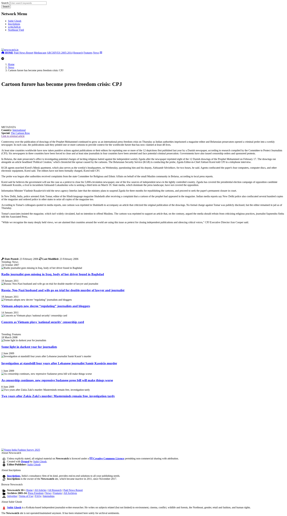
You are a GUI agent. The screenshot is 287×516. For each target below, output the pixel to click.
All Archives (70, 493)
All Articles (40, 490)
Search (4, 2)
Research (78, 52)
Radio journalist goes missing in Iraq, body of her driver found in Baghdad (52, 274)
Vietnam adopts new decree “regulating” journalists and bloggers (45, 306)
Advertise (12, 496)
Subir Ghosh (14, 20)
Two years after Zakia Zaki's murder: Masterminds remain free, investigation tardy (58, 396)
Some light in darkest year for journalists (29, 347)
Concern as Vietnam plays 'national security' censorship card (42, 322)
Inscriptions (14, 23)
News (96, 52)
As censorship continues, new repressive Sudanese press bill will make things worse (57, 380)
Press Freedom (35, 493)
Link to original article (13, 136)
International (19, 130)
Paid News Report (23, 52)
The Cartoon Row (20, 133)
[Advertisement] (51, 41)
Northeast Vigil (16, 29)
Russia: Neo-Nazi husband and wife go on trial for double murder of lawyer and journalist (62, 290)
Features (88, 52)
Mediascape (40, 52)
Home (11, 64)
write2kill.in (14, 26)
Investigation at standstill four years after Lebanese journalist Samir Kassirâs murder (59, 363)
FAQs (38, 496)
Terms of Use (26, 496)
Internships (48, 496)
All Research (55, 490)
